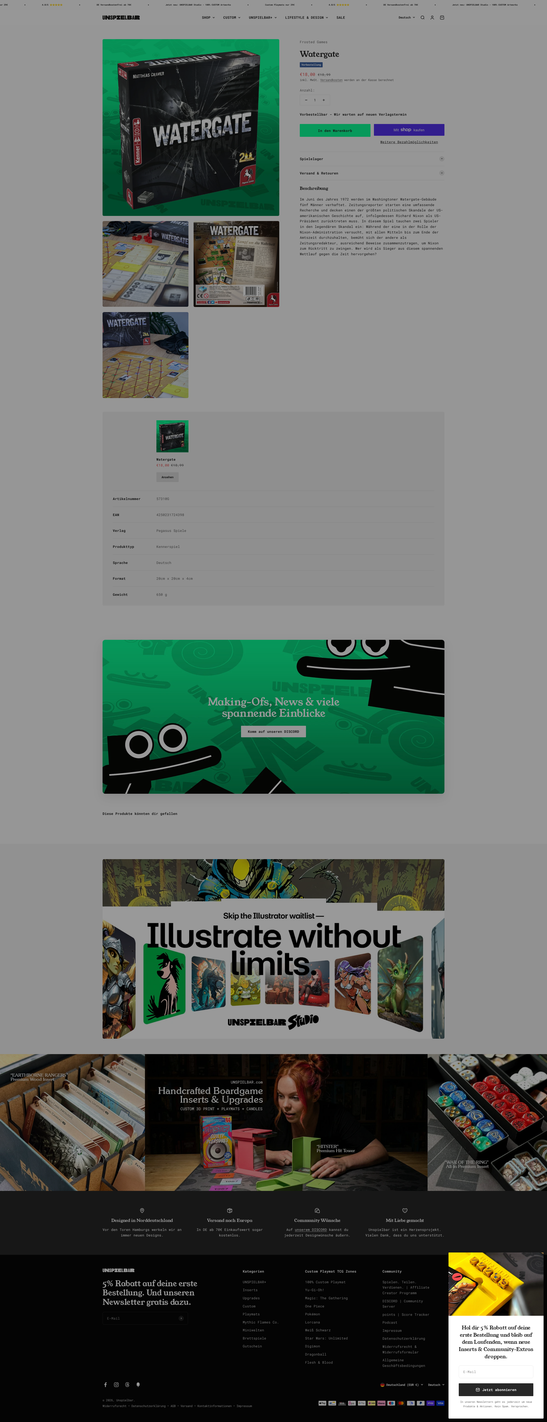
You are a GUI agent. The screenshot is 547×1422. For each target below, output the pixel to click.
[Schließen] (535, 1261)
